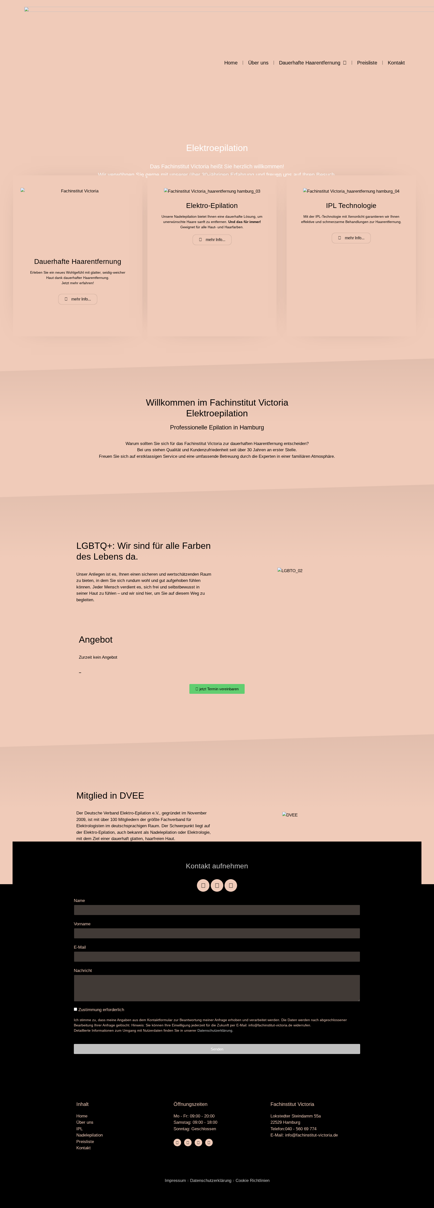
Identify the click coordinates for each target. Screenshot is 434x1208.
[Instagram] (217, 885)
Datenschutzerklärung (214, 1030)
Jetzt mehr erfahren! (78, 283)
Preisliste (367, 62)
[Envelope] (231, 885)
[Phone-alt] (198, 1142)
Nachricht (83, 970)
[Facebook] (203, 885)
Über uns (258, 62)
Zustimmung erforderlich (101, 1009)
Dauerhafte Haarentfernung (309, 62)
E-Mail (80, 947)
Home (231, 62)
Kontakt (396, 62)
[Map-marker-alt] (209, 1142)
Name (79, 900)
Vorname (82, 924)
